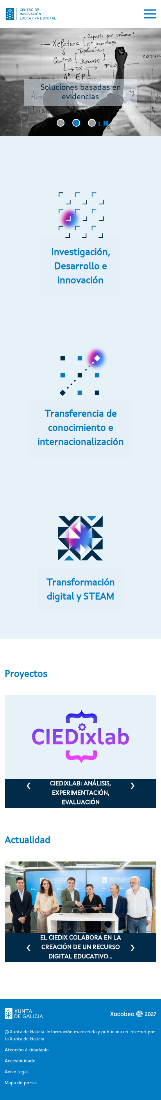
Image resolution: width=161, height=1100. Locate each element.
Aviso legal (16, 1072)
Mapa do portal (21, 1083)
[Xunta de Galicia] (24, 1013)
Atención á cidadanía (26, 1050)
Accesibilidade (20, 1061)
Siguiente (132, 787)
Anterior (28, 787)
